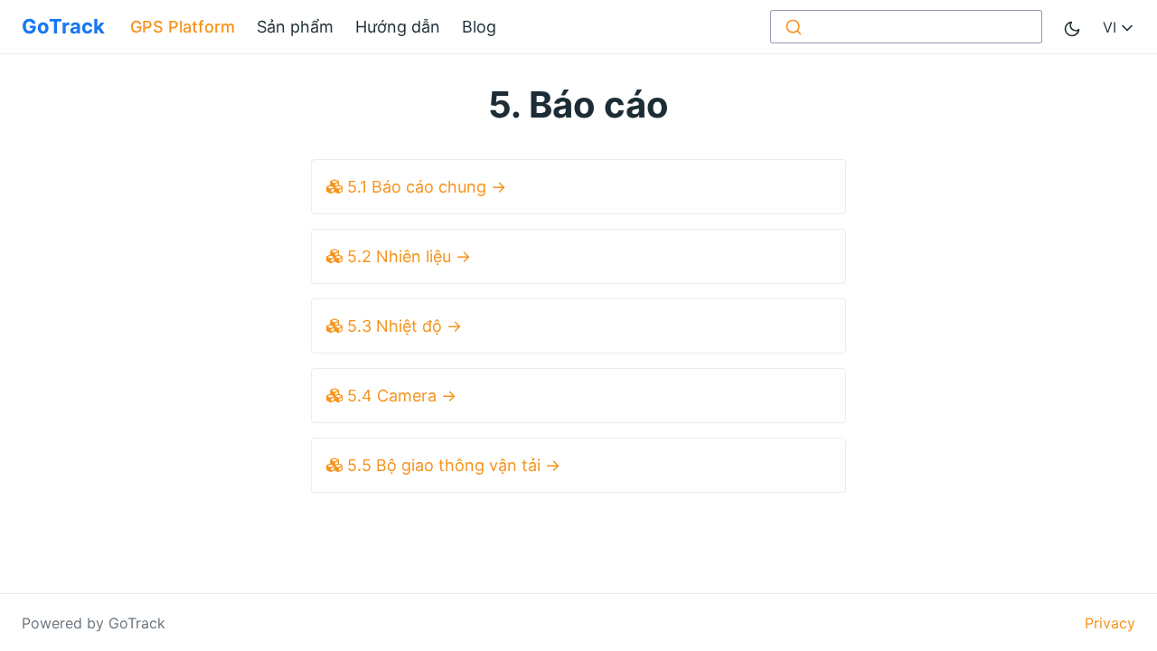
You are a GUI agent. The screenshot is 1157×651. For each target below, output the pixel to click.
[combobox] (906, 26)
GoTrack (63, 26)
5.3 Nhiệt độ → (402, 325)
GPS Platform (182, 26)
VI (1112, 27)
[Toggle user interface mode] (1072, 26)
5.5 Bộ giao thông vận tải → (451, 465)
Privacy (1110, 623)
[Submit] (792, 26)
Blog (479, 26)
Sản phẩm (295, 26)
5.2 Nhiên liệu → (407, 256)
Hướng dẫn (397, 26)
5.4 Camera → (399, 395)
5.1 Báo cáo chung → (424, 186)
